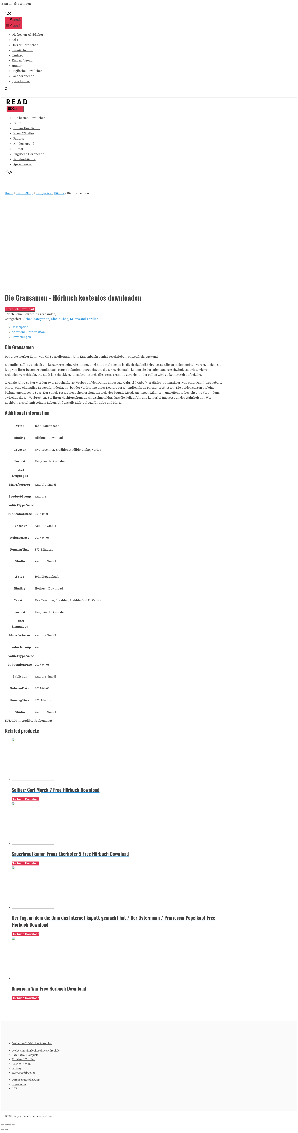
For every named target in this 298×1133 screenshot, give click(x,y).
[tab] (117, 327)
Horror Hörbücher (25, 45)
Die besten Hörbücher (27, 35)
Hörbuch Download (20, 309)
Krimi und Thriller (23, 1059)
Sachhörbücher (23, 76)
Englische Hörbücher (27, 71)
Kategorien (44, 193)
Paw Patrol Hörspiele (25, 1055)
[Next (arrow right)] (6, 1129)
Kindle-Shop (24, 193)
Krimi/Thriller (22, 50)
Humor (17, 66)
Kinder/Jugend (22, 61)
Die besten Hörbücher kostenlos (32, 1043)
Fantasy (17, 55)
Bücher (59, 193)
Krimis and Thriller (84, 319)
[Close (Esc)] (2, 1124)
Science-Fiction (21, 1064)
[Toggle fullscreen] (9, 1124)
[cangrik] (17, 103)
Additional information (28, 332)
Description (20, 327)
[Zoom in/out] (13, 1124)
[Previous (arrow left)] (2, 1129)
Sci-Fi (16, 40)
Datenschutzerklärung (26, 1079)
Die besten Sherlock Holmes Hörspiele (35, 1050)
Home (9, 193)
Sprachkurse (21, 81)
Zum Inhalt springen (16, 4)
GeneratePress (44, 1116)
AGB (14, 1088)
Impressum (19, 1084)
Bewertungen (21, 337)
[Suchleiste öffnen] (8, 14)
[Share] (6, 1124)
